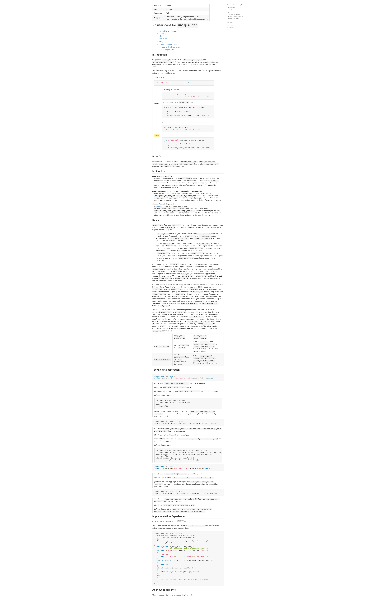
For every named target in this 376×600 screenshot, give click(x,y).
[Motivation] (151, 171)
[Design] (151, 220)
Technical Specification (168, 44)
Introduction (163, 33)
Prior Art (162, 36)
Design (161, 42)
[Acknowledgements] (151, 589)
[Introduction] (151, 54)
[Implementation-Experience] (151, 516)
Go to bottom (230, 27)
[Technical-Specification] (151, 369)
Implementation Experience (169, 47)
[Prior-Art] (151, 156)
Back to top (230, 25)
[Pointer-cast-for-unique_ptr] (151, 24)
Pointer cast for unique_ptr (165, 31)
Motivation (163, 39)
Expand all (230, 22)
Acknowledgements (166, 50)
